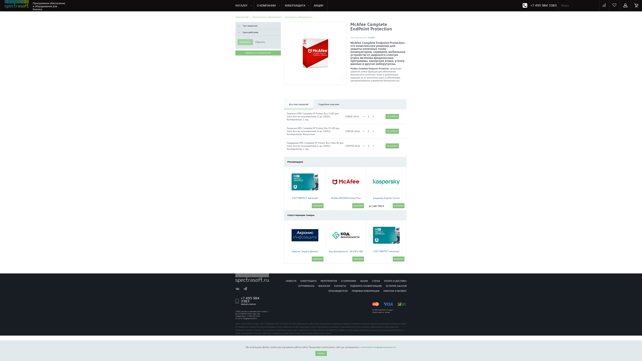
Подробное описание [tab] (328, 104)
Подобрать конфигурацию (366, 285)
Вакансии (324, 285)
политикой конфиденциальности (378, 347)
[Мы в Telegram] (246, 288)
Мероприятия (329, 280)
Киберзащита (308, 280)
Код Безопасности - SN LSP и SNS (346, 251)
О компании (348, 280)
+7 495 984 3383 (543, 5)
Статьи (376, 280)
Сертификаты (306, 285)
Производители (338, 290)
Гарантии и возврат (395, 290)
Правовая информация (365, 290)
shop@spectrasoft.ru (250, 318)
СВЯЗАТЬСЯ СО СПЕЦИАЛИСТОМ (258, 53)
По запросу (392, 116)
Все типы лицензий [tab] (298, 104)
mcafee (371, 37)
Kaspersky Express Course (386, 198)
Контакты (340, 285)
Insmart (387, 312)
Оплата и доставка (395, 280)
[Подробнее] (318, 205)
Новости (291, 280)
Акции (364, 280)
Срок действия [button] (250, 32)
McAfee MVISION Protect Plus (346, 198)
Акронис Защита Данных (305, 251)
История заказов (396, 285)
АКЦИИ (318, 5)
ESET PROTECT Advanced (305, 198)
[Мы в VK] (239, 288)
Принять (321, 353)
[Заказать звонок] (525, 5)
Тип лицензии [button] (250, 26)
